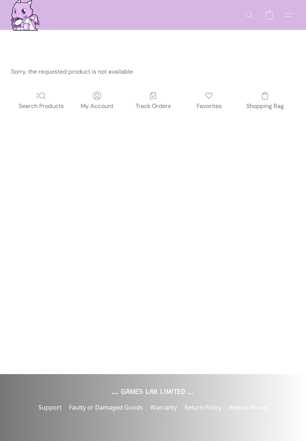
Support (50, 407)
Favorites (209, 106)
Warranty (163, 407)
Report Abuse (248, 407)
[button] (23, 15)
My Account (97, 106)
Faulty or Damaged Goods (106, 407)
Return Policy (203, 407)
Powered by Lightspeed (153, 420)
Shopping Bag (265, 106)
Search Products (41, 106)
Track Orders (153, 106)
